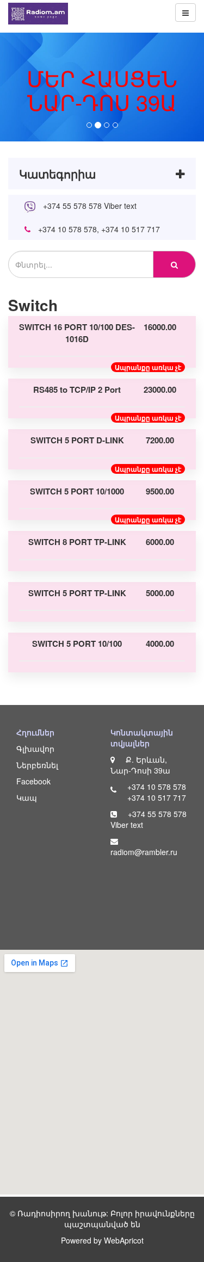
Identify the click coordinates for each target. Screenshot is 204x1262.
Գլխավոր (35, 748)
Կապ (26, 797)
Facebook (33, 781)
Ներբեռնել (37, 764)
